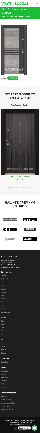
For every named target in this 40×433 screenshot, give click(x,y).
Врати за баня (6, 399)
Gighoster (27, 425)
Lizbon (3, 324)
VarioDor (4, 396)
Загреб (3, 349)
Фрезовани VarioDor (8, 403)
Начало (4, 16)
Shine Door (4, 362)
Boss (2, 330)
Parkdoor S (4, 384)
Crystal (3, 298)
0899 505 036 (12, 265)
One (2, 321)
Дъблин (3, 346)
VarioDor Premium (7, 409)
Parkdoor (4, 275)
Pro (2, 282)
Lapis (3, 285)
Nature (3, 292)
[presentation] (19, 185)
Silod (2, 295)
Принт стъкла (5, 406)
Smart (3, 302)
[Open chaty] (34, 428)
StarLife (3, 289)
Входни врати (5, 312)
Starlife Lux (4, 371)
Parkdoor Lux (5, 377)
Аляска (3, 353)
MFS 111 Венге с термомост (20, 177)
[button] (9, 187)
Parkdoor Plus (5, 279)
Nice (2, 327)
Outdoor (4, 308)
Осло (2, 343)
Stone (3, 305)
